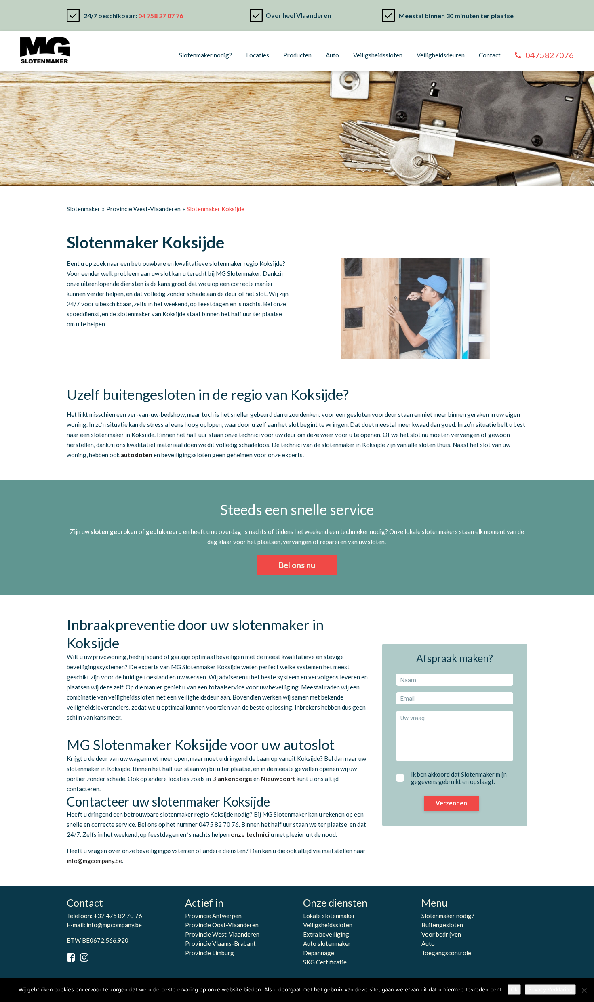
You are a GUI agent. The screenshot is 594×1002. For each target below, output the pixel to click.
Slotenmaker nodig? (205, 55)
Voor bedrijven (441, 934)
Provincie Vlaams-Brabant (220, 943)
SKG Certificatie (325, 962)
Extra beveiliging (326, 934)
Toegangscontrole (446, 952)
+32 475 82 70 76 (118, 915)
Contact (490, 55)
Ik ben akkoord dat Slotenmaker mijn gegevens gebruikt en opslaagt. (459, 778)
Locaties (257, 55)
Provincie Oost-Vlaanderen (222, 924)
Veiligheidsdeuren (441, 55)
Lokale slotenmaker (329, 915)
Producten (297, 55)
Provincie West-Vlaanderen (222, 934)
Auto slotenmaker (327, 943)
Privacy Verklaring (550, 989)
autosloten (136, 454)
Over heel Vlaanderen (298, 15)
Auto (332, 55)
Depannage (318, 952)
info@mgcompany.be (114, 924)
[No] (584, 990)
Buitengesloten (442, 924)
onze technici (250, 834)
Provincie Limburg (209, 952)
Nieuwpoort (278, 778)
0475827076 (549, 55)
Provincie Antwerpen (213, 915)
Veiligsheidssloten (377, 55)
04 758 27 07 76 (160, 15)
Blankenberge (232, 778)
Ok (514, 989)
